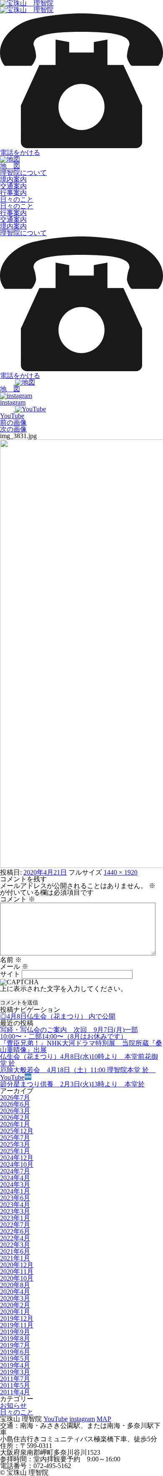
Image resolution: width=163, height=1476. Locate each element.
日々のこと (16, 199)
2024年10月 (16, 1164)
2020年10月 (16, 1278)
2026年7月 (15, 1097)
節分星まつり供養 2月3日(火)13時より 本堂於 (72, 1084)
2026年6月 (15, 1104)
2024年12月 (16, 1157)
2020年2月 (15, 1305)
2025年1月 (15, 1151)
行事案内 (13, 192)
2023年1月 (15, 1218)
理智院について (23, 172)
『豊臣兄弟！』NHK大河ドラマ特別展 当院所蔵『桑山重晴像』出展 (81, 1046)
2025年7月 (15, 1137)
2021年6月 (15, 1251)
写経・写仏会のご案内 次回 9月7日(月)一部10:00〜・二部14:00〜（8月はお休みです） (69, 1033)
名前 (11, 959)
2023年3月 (15, 1211)
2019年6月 (15, 1351)
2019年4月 (15, 1365)
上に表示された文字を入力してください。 (63, 988)
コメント (17, 899)
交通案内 (13, 186)
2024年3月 (15, 1184)
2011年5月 (15, 1385)
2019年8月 (15, 1338)
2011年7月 (15, 1378)
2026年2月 (15, 1117)
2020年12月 (16, 1264)
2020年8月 (15, 1285)
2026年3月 (15, 1110)
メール (14, 966)
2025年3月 (15, 1144)
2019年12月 (16, 1318)
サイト (10, 974)
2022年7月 (15, 1224)
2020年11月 (16, 1271)
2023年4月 (15, 1204)
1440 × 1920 (121, 872)
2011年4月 (15, 1392)
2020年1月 (15, 1311)
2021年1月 (15, 1258)
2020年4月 (15, 1291)
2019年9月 (15, 1331)
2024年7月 (15, 1171)
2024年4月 (15, 1177)
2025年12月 (16, 1131)
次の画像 (13, 429)
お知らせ (13, 1405)
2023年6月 (15, 1197)
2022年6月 (15, 1231)
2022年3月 (15, 1244)
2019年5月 (15, 1358)
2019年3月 (15, 1372)
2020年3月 (15, 1298)
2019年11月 (16, 1325)
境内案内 (13, 179)
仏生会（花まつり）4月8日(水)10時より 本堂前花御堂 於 (79, 1060)
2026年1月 (15, 1124)
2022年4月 (15, 1238)
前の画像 (13, 422)
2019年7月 (15, 1345)
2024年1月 (15, 1191)
